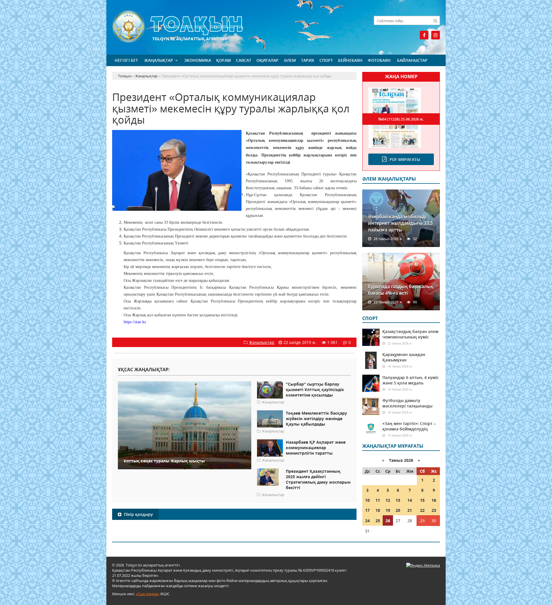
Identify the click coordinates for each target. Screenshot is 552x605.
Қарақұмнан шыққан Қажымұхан (403, 357)
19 (388, 510)
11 (377, 500)
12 (388, 500)
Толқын (234, 26)
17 (367, 510)
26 (388, 520)
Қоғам (223, 60)
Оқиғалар (267, 60)
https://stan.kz (135, 322)
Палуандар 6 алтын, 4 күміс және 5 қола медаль (410, 380)
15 (422, 500)
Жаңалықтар (158, 60)
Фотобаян (379, 60)
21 (409, 510)
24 (367, 520)
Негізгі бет (126, 60)
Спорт (326, 60)
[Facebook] (424, 35)
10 (367, 500)
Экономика (197, 60)
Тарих (307, 60)
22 (422, 510)
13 (398, 500)
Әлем (290, 60)
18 (377, 510)
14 (409, 500)
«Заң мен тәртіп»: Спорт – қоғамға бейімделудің (409, 426)
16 (434, 500)
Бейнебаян (350, 60)
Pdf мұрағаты (405, 159)
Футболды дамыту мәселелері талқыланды (407, 403)
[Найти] (435, 20)
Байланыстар (412, 60)
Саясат (243, 60)
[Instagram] (435, 35)
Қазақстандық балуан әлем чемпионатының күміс (410, 334)
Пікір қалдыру (138, 514)
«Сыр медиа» (147, 593)
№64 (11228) (401, 119)
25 (377, 520)
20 (398, 510)
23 (434, 510)
